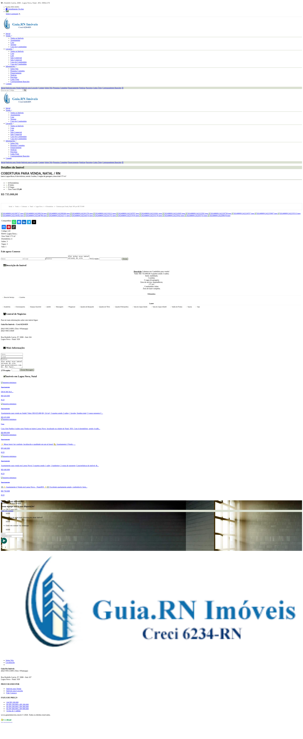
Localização (10, 663)
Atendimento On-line (16, 9)
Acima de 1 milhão (13, 711)
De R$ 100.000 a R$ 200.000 (17, 704)
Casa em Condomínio (18, 47)
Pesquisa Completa (17, 71)
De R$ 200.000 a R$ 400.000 (17, 707)
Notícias (13, 75)
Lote (12, 56)
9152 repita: (94, 259)
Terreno (13, 45)
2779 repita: (6, 370)
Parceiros (13, 77)
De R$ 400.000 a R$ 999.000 (17, 709)
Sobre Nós (14, 69)
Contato (9, 84)
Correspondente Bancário (19, 82)
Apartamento (15, 40)
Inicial (8, 34)
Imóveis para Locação (29, 88)
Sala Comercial (16, 58)
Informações (10, 66)
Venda (8, 36)
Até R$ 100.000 (12, 702)
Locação (9, 49)
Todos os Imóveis (17, 38)
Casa (12, 42)
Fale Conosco (11, 693)
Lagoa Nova (12, 234)
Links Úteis (14, 79)
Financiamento (15, 73)
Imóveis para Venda (13, 88)
